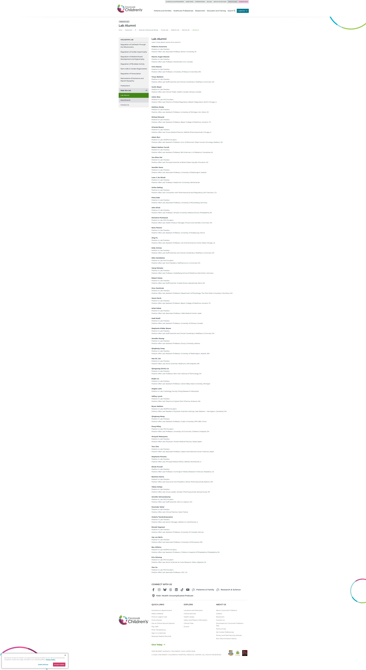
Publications (125, 86)
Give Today (157, 645)
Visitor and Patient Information (195, 620)
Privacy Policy (50, 659)
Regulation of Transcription (131, 74)
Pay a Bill (155, 626)
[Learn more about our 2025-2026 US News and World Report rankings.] (230, 653)
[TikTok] (182, 589)
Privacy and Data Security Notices (229, 635)
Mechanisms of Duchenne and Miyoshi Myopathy (132, 79)
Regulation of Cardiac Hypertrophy (134, 52)
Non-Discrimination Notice (226, 639)
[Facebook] (153, 589)
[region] (35, 660)
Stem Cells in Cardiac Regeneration (134, 69)
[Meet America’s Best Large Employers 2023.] (244, 653)
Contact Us (125, 105)
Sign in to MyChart (220, 1)
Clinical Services (190, 614)
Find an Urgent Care (159, 617)
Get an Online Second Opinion (163, 623)
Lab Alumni (125, 95)
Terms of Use (221, 629)
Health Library (189, 617)
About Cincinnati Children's (226, 610)
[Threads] (171, 589)
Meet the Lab (126, 90)
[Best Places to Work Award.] (237, 653)
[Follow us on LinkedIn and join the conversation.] (176, 589)
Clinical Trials (188, 623)
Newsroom (220, 617)
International (200, 1)
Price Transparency (159, 630)
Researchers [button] (200, 11)
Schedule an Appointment (175, 1)
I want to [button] (241, 11)
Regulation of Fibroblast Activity (132, 64)
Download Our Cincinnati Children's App (229, 624)
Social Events (125, 100)
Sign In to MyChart (159, 633)
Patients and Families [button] (162, 11)
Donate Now (243, 1)
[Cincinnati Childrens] (134, 620)
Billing (209, 1)
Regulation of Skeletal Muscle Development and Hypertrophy (132, 58)
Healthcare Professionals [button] (183, 11)
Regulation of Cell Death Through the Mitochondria (133, 46)
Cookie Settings (43, 664)
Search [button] (230, 11)
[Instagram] (159, 589)
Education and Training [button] (216, 11)
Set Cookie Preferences (225, 632)
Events (186, 626)
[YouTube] (188, 589)
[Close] (65, 655)
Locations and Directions (193, 610)
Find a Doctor (157, 620)
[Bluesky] (165, 589)
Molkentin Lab (127, 40)
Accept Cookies (59, 664)
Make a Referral (157, 614)
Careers (219, 614)
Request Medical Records (161, 636)
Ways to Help (232, 1)
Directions (189, 1)
